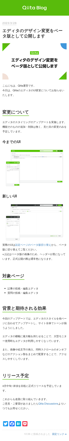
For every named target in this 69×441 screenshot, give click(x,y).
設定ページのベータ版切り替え (33, 245)
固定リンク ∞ (59, 434)
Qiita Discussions (48, 403)
